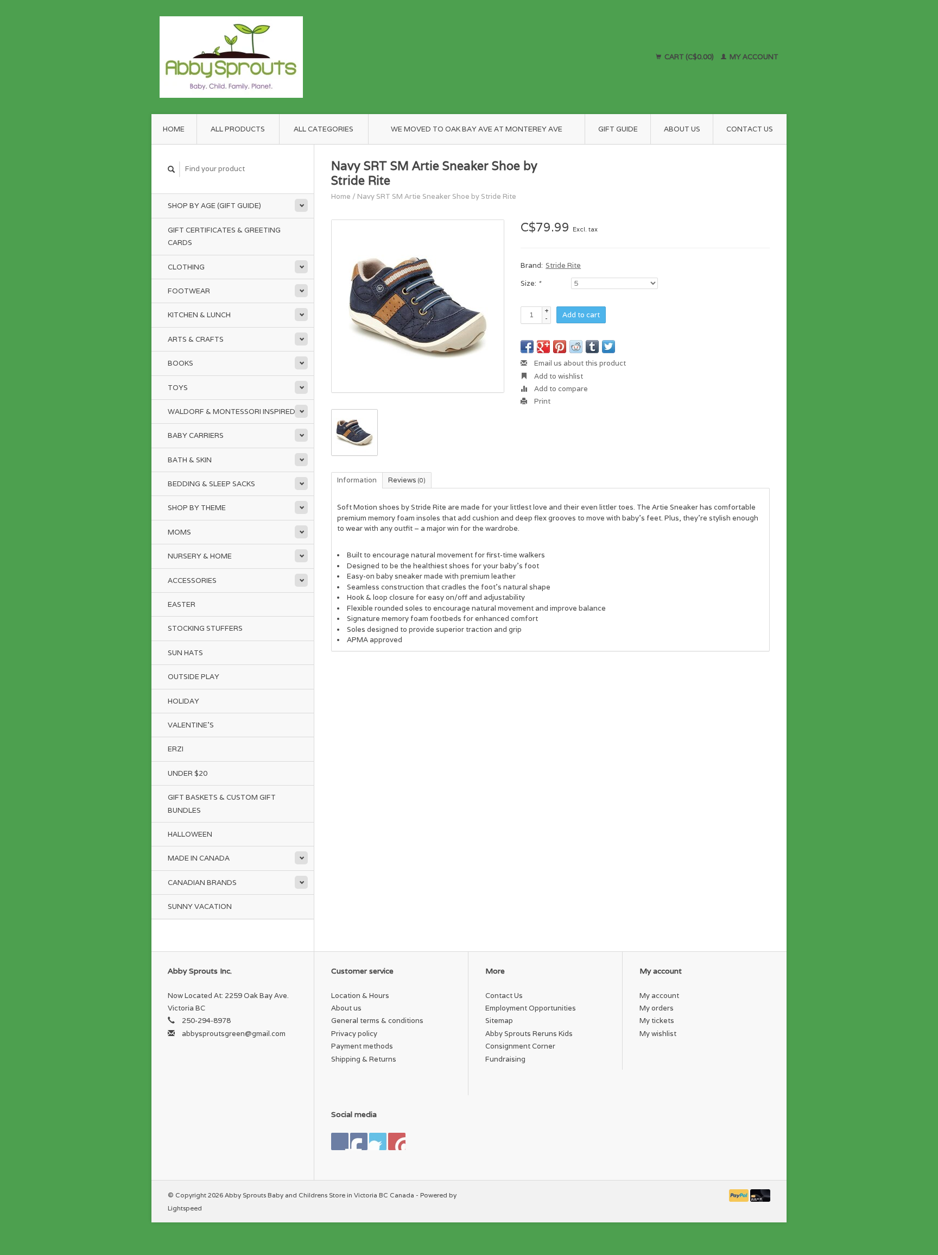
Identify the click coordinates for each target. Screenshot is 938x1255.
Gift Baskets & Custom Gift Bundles (222, 803)
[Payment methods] (740, 1195)
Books (180, 363)
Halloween (190, 834)
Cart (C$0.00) (689, 56)
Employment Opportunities (530, 1008)
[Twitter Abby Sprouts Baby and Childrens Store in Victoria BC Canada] (358, 1141)
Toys (178, 387)
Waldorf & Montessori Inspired (231, 411)
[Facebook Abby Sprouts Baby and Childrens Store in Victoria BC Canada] (339, 1141)
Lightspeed (185, 1208)
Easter (181, 604)
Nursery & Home (200, 556)
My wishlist (657, 1033)
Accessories (192, 580)
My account (753, 56)
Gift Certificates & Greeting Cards (224, 236)
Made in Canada (199, 858)
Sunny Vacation (200, 906)
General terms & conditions (377, 1020)
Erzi (175, 749)
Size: (531, 283)
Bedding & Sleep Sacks (211, 483)
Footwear (189, 291)
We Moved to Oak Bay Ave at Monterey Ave (476, 129)
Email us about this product (579, 363)
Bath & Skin (190, 460)
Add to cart (581, 314)
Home (174, 129)
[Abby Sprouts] (326, 57)
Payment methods (362, 1046)
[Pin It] (559, 346)
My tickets (656, 1020)
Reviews (407, 480)
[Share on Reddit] (575, 346)
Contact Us (749, 129)
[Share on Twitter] (608, 346)
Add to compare (560, 388)
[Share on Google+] (543, 346)
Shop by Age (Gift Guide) (214, 205)
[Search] (171, 169)
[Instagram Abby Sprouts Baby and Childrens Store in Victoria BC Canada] (396, 1141)
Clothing (186, 267)
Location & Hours (360, 995)
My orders (656, 1008)
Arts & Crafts (196, 339)
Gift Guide (618, 129)
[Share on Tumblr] (592, 346)
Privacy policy (354, 1033)
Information (357, 480)
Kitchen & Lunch (199, 314)
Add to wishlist (558, 376)
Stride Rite (563, 265)
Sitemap (499, 1020)
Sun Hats (185, 652)
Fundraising (505, 1059)
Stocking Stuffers (205, 628)
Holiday (183, 701)
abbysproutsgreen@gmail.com (234, 1033)
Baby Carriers (196, 435)
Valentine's (191, 725)
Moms (179, 532)
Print (541, 401)
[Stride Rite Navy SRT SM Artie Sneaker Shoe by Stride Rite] (418, 306)
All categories (323, 129)
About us (682, 129)
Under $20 (187, 773)
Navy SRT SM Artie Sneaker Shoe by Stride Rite (436, 196)
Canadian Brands (202, 882)
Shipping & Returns (363, 1059)
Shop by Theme (197, 507)
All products (238, 129)
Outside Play (193, 676)
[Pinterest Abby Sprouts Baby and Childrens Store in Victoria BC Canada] (377, 1141)
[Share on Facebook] (527, 346)
